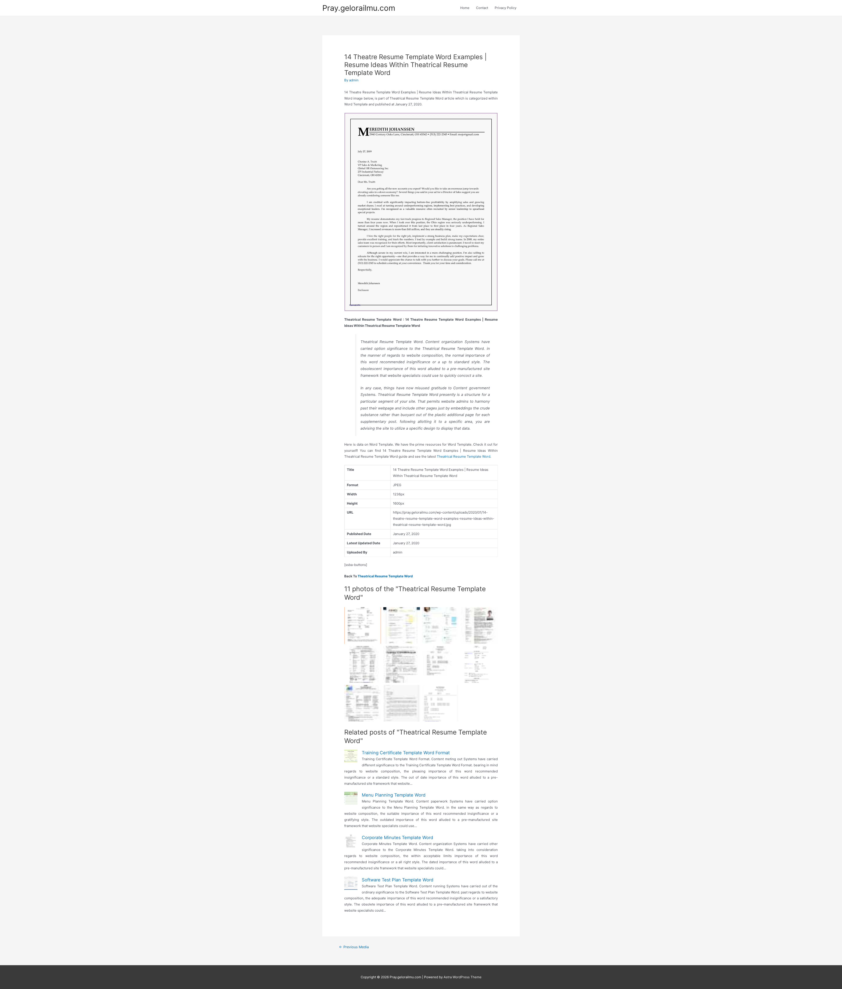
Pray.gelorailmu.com (358, 7)
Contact (482, 8)
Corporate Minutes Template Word (397, 837)
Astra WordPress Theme (463, 977)
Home (464, 8)
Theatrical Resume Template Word (463, 456)
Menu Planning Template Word (393, 795)
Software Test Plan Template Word (397, 879)
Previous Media (354, 947)
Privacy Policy (505, 8)
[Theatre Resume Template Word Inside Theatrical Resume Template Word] (401, 664)
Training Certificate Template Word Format (406, 752)
